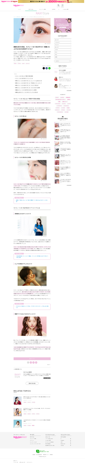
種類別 (33, 425)
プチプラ (33, 413)
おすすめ (29, 413)
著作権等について (46, 454)
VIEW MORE (68, 90)
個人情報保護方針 (39, 454)
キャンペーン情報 (42, 9)
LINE (61, 442)
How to (15, 63)
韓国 (59, 101)
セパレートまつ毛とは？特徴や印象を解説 (24, 76)
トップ (19, 9)
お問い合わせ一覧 (22, 462)
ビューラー (27, 63)
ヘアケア (56, 49)
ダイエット (57, 109)
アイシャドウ (58, 103)
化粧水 (68, 107)
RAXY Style (31, 9)
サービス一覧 (16, 462)
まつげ (23, 63)
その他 (56, 57)
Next (48, 364)
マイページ (32, 440)
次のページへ (32, 358)
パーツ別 (33, 402)
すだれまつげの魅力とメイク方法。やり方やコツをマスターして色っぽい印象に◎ (32, 306)
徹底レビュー (65, 101)
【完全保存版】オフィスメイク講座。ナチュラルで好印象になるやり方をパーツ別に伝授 (32, 256)
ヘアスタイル (59, 105)
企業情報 (33, 454)
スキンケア (57, 39)
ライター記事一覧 (47, 378)
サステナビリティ (29, 462)
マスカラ (19, 63)
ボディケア (57, 47)
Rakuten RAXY (19, 5)
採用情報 (51, 454)
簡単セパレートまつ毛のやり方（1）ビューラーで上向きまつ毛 (28, 80)
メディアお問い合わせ (49, 438)
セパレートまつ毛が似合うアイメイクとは (24, 78)
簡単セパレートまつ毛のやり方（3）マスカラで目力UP (26, 85)
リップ (69, 103)
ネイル (56, 52)
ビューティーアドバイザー (34, 443)
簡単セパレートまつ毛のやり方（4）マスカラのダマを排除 (27, 87)
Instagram (62, 440)
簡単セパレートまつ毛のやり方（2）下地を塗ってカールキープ (28, 83)
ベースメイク (57, 42)
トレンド (29, 402)
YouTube (62, 445)
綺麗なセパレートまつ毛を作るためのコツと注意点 (26, 90)
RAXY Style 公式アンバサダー (60, 99)
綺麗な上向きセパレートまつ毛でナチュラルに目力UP (26, 92)
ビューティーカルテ (33, 442)
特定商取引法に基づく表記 (49, 445)
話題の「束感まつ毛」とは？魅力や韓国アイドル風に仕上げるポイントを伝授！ (31, 200)
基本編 (69, 99)
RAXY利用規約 (47, 443)
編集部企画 (68, 97)
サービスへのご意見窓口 (49, 442)
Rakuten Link (63, 443)
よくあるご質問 (65, 9)
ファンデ (68, 109)
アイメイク (18, 61)
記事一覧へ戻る (32, 383)
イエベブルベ (66, 105)
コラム (56, 54)
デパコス (38, 413)
